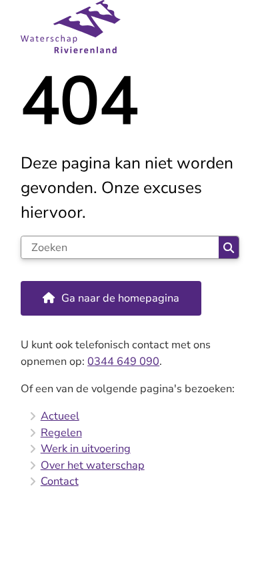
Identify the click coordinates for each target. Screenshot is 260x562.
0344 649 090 (123, 361)
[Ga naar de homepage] (130, 26)
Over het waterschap (93, 465)
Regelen (61, 432)
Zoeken (229, 247)
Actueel (60, 415)
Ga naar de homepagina (120, 298)
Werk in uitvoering (86, 448)
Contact (60, 481)
